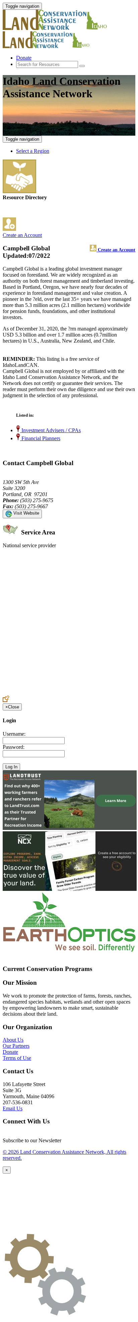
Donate (23, 58)
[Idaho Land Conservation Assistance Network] (63, 28)
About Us (13, 1040)
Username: (14, 734)
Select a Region (32, 151)
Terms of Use (17, 1058)
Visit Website (25, 513)
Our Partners (16, 1046)
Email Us (12, 1108)
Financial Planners (40, 438)
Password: (13, 747)
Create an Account (22, 235)
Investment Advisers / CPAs (50, 430)
